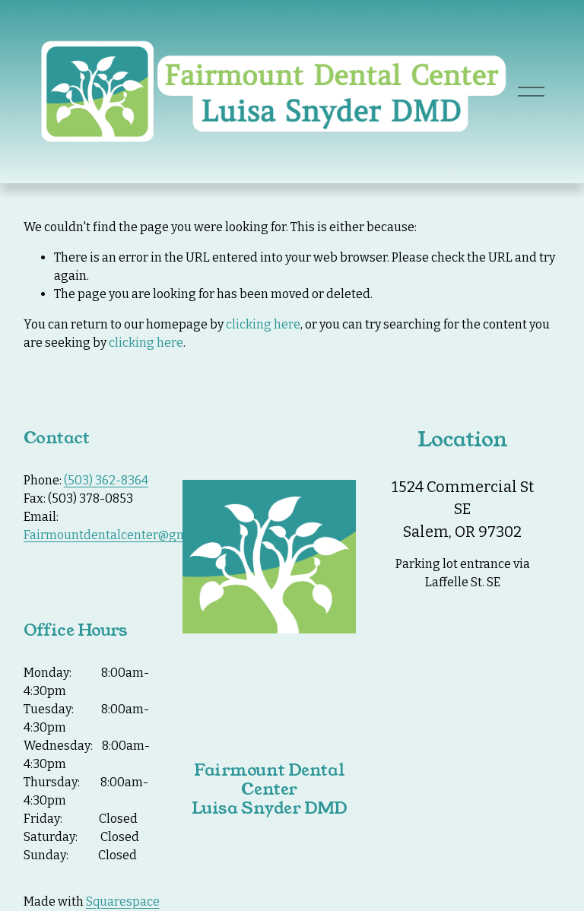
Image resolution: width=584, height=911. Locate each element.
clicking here (263, 324)
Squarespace (123, 901)
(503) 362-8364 (106, 480)
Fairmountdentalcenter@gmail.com (126, 535)
